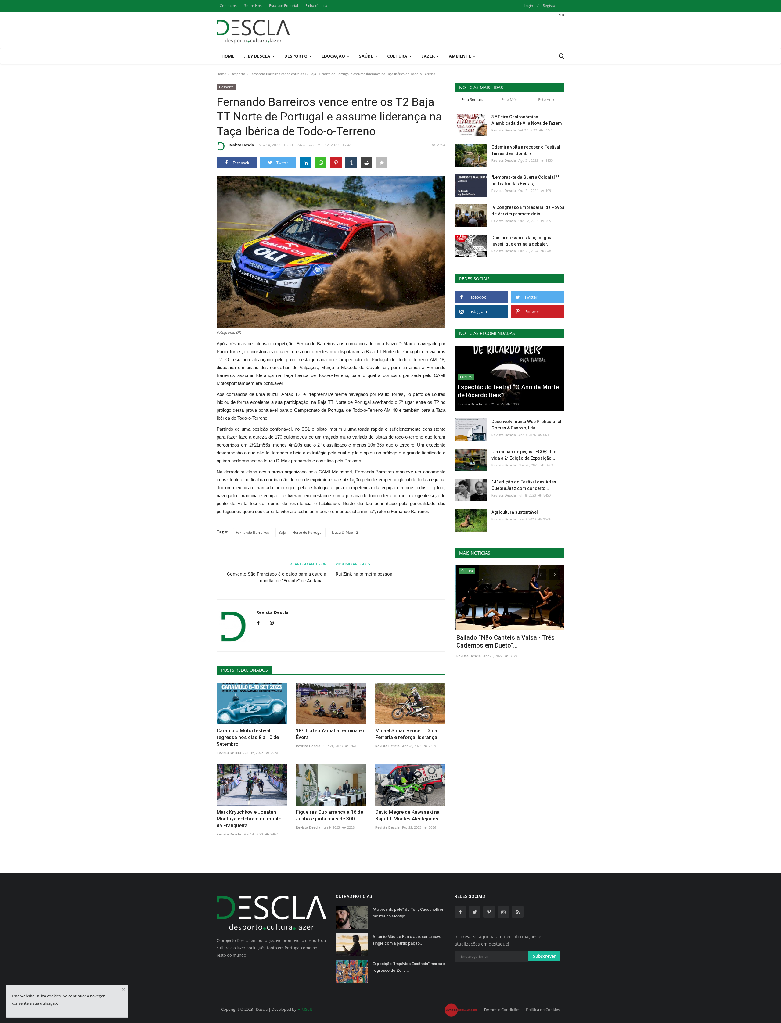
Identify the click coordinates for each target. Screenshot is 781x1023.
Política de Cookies (543, 1009)
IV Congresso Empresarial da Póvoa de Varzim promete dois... (527, 210)
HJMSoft (304, 1009)
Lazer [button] (428, 56)
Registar (550, 5)
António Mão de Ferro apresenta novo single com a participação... (407, 940)
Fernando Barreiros (252, 532)
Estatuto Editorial (283, 5)
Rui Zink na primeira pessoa (364, 574)
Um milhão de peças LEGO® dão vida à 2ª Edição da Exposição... (523, 455)
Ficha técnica (316, 5)
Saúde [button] (366, 56)
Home (227, 56)
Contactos (228, 5)
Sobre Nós (253, 5)
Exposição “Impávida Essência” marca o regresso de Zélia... (409, 967)
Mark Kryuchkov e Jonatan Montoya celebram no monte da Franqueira (249, 818)
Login (528, 5)
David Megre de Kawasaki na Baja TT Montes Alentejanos (407, 815)
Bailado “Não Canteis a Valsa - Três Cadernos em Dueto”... (504, 641)
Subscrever (544, 956)
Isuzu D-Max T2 (345, 532)
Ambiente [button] (460, 56)
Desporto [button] (296, 56)
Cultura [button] (397, 56)
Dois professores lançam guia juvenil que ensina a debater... (521, 240)
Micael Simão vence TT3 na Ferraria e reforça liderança (406, 734)
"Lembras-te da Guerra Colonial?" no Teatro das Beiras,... (525, 180)
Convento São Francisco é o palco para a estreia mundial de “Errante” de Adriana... (276, 577)
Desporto (238, 73)
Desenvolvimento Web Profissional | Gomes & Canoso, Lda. (527, 424)
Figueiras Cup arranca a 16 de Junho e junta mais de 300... (329, 815)
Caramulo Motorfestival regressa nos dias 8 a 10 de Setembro (248, 737)
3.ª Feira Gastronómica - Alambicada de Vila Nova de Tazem (526, 120)
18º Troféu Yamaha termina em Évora (331, 734)
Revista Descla (241, 145)
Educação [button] (334, 56)
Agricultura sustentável (514, 512)
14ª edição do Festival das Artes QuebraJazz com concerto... (523, 485)
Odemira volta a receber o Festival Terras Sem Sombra (525, 150)
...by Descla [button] (258, 56)
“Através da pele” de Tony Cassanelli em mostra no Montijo (409, 912)
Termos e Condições (502, 1009)
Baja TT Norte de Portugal (300, 532)
